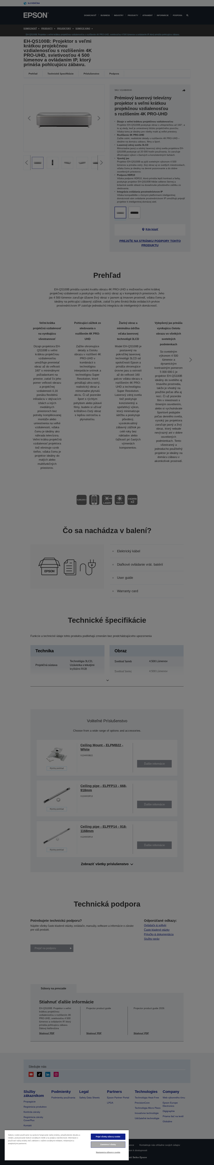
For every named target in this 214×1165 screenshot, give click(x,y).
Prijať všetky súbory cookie (108, 1137)
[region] (67, 1145)
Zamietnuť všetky (108, 1144)
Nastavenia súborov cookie (108, 1152)
